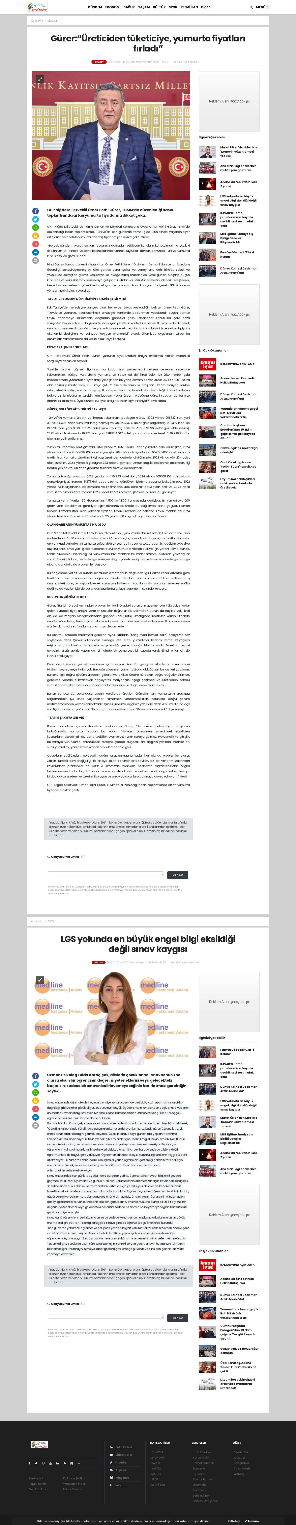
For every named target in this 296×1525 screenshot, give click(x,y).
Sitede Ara (241, 1452)
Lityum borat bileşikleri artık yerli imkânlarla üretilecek (237, 483)
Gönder (178, 875)
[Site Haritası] (73, 1463)
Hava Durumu (202, 1452)
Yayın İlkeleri (37, 1484)
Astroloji (239, 1474)
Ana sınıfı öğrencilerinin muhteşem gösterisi (238, 168)
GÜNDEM (95, 7)
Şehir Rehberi (201, 1496)
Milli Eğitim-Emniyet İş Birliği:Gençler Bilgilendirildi (236, 238)
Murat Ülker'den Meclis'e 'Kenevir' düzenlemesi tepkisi (238, 151)
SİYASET (52, 21)
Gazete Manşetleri (205, 1501)
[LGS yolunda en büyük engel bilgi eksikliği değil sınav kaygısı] (111, 1018)
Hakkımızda (37, 1478)
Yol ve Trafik (201, 1458)
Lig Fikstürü (200, 1474)
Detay (235, 1521)
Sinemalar (199, 1485)
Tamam (253, 1521)
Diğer (205, 7)
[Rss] (66, 1463)
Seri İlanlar (199, 1490)
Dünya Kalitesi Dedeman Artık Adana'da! (239, 270)
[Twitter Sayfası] (38, 1463)
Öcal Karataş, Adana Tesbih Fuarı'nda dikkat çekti (238, 466)
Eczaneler (199, 1468)
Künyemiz (122, 1478)
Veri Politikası (37, 1489)
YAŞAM (144, 7)
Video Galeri (124, 1455)
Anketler (239, 1458)
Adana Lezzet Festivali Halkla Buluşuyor (237, 380)
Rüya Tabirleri (243, 1468)
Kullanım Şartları (74, 1478)
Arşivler (120, 1470)
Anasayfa (37, 21)
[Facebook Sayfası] (31, 1463)
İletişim (119, 1485)
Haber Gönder (72, 1489)
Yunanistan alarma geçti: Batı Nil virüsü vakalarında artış (239, 413)
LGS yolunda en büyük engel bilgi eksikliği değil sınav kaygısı (238, 200)
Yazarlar (120, 1462)
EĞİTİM (52, 921)
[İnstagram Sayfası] (45, 1463)
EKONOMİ (112, 7)
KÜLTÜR (159, 7)
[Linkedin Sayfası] (59, 1463)
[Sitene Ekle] (80, 1463)
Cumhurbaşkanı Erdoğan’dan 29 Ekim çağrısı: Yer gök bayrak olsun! (237, 431)
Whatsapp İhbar (74, 1484)
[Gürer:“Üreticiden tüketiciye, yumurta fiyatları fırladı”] (111, 135)
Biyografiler (241, 1463)
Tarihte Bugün (202, 1479)
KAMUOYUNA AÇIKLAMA (237, 364)
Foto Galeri (123, 1447)
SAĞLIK (129, 7)
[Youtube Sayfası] (52, 1463)
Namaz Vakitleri (203, 1463)
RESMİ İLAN (189, 7)
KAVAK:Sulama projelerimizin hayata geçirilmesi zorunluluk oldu (237, 219)
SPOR (173, 7)
